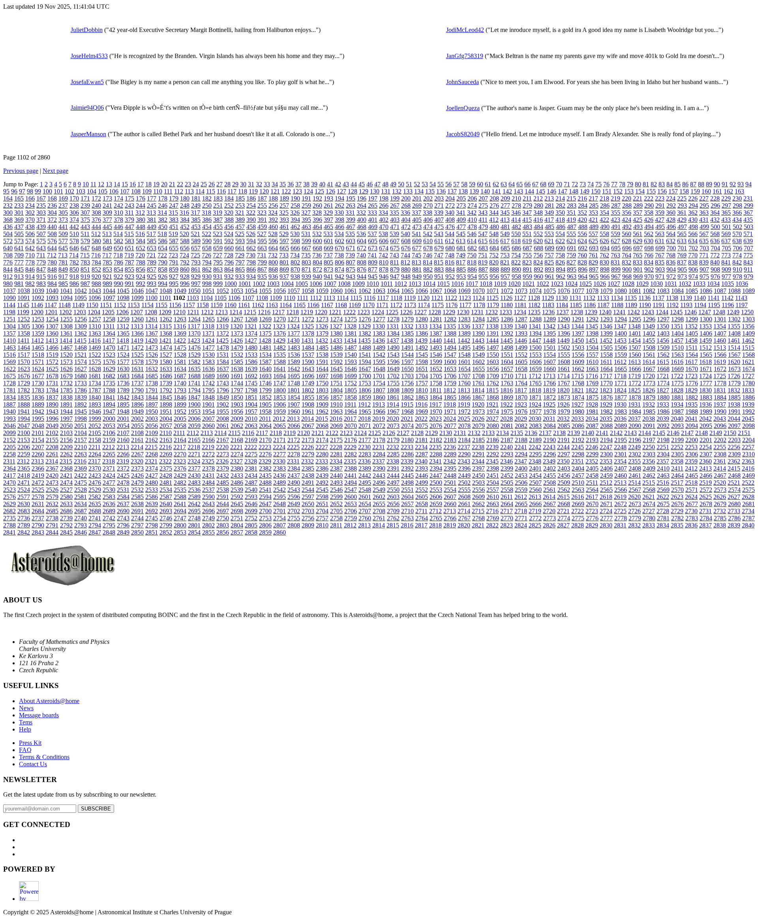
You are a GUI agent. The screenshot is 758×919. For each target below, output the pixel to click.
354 (604, 212)
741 (372, 255)
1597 (407, 361)
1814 (478, 390)
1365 (123, 333)
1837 (52, 397)
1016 (457, 283)
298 (737, 205)
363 (704, 212)
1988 (691, 411)
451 (173, 226)
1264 (194, 319)
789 (151, 262)
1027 (614, 283)
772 (715, 255)
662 (251, 248)
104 (91, 191)
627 (615, 241)
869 (284, 269)
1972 (464, 411)
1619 (719, 361)
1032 (685, 283)
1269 (265, 319)
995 (173, 283)
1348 (634, 326)
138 (463, 191)
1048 (165, 290)
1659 (535, 369)
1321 (250, 326)
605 (372, 241)
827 (571, 262)
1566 (720, 354)
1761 (478, 383)
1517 (23, 354)
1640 (265, 369)
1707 (464, 376)
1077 (578, 290)
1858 (350, 397)
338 (427, 212)
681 (461, 248)
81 (646, 184)
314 (162, 212)
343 (483, 212)
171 (85, 198)
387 (218, 219)
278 (516, 205)
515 (129, 234)
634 (693, 241)
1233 (505, 312)
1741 (194, 383)
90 (717, 184)
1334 (435, 326)
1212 (207, 312)
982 (30, 283)
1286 (507, 319)
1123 (465, 297)
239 (85, 205)
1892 (80, 404)
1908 (308, 404)
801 (284, 262)
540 (405, 234)
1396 (563, 333)
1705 (436, 376)
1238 (576, 312)
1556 (578, 354)
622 (560, 241)
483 (527, 226)
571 (748, 234)
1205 (108, 312)
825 (549, 262)
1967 (393, 411)
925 (151, 276)
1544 (407, 354)
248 (185, 205)
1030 (656, 283)
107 (124, 191)
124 (308, 191)
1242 (633, 312)
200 (406, 198)
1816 (506, 390)
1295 (635, 319)
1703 (407, 376)
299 (748, 205)
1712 (535, 376)
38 (306, 184)
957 (505, 276)
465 (328, 226)
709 (19, 255)
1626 (66, 369)
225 (682, 198)
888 (494, 269)
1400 (620, 333)
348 (538, 212)
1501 (549, 347)
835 (659, 262)
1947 (109, 411)
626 (604, 241)
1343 (563, 326)
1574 (80, 361)
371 (41, 219)
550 (516, 234)
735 (306, 255)
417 (549, 219)
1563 (677, 354)
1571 (38, 361)
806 (339, 262)
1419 (137, 340)
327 (306, 212)
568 (715, 234)
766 (648, 255)
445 (107, 226)
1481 (265, 347)
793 (196, 262)
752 (494, 255)
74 (590, 184)
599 (306, 241)
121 (275, 191)
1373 (237, 333)
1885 (734, 397)
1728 (9, 383)
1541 (364, 354)
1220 (321, 312)
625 (593, 241)
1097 (109, 297)
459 (262, 226)
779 (41, 262)
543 (438, 234)
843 (748, 262)
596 (273, 241)
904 (671, 269)
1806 (364, 390)
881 (417, 269)
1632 (151, 369)
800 (273, 262)
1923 (520, 404)
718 (118, 255)
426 (648, 219)
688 (538, 248)
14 (117, 184)
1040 (52, 290)
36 (290, 184)
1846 (180, 397)
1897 (151, 404)
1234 (520, 312)
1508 (649, 347)
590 (207, 241)
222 (648, 198)
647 (85, 248)
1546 (436, 354)
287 (616, 205)
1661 (563, 369)
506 (30, 234)
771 (704, 255)
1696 (308, 376)
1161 (244, 305)
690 (560, 248)
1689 (208, 376)
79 (630, 184)
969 (638, 276)
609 (417, 241)
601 (328, 241)
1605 (521, 361)
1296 (649, 319)
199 (395, 198)
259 (306, 205)
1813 (464, 390)
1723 (691, 376)
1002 (259, 283)
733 (284, 255)
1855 (308, 397)
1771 (620, 383)
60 (480, 184)
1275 (350, 319)
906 (693, 269)
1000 (230, 283)
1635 (194, 369)
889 (505, 269)
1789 (123, 390)
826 (560, 262)
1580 (165, 361)
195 (350, 198)
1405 (691, 333)
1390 (478, 333)
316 (184, 212)
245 (151, 205)
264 (361, 205)
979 (748, 276)
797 (240, 262)
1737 (137, 383)
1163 (272, 305)
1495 (464, 347)
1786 (80, 390)
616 (494, 241)
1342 (549, 326)
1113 (329, 297)
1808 (393, 390)
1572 (52, 361)
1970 (436, 411)
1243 (648, 312)
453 (196, 226)
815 (438, 262)
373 (63, 219)
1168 (341, 305)
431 (704, 219)
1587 (265, 361)
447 (129, 226)
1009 (358, 283)
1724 (705, 376)
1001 (244, 283)
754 (516, 255)
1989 (706, 411)
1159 (216, 305)
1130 (561, 297)
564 (670, 234)
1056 (279, 290)
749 (460, 255)
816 (449, 262)
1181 (520, 305)
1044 (109, 290)
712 (51, 255)
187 (262, 198)
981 (19, 283)
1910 (336, 404)
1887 (9, 404)
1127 (520, 297)
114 (200, 191)
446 (118, 226)
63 (504, 184)
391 (262, 219)
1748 (293, 383)
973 (682, 276)
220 (626, 198)
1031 (670, 283)
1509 (663, 347)
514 (118, 234)
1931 (634, 404)
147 (562, 191)
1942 (38, 411)
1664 (606, 369)
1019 (500, 283)
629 (637, 241)
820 (494, 262)
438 (30, 226)
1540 (350, 354)
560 (626, 234)
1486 (336, 347)
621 (549, 241)
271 (439, 205)
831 (615, 262)
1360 (52, 333)
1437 (393, 340)
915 (41, 276)
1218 (292, 312)
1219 (306, 312)
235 (41, 205)
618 (516, 241)
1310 (94, 326)
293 (682, 205)
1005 (301, 283)
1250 (747, 312)
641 (19, 248)
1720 (648, 376)
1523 (109, 354)
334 (383, 212)
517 (151, 234)
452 (185, 226)
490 (605, 226)
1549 (478, 354)
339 (438, 212)
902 (649, 269)
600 (317, 241)
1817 (520, 390)
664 (273, 248)
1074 (535, 290)
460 (273, 226)
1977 (535, 411)
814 (427, 262)
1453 (620, 340)
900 (627, 269)
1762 (492, 383)
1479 (237, 347)
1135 (631, 297)
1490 (393, 347)
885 (461, 269)
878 (383, 269)
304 (52, 212)
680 (450, 248)
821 (505, 262)
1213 (221, 312)
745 (416, 255)
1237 (562, 312)
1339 (506, 326)
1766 (549, 383)
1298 (677, 319)
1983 (620, 411)
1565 (706, 354)
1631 (137, 369)
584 (140, 241)
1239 (591, 312)
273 (461, 205)
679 (439, 248)
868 (273, 269)
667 (306, 248)
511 (85, 234)
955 (483, 276)
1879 (649, 397)
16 (132, 184)
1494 (450, 347)
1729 (23, 383)
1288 (535, 319)
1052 (222, 290)
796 (229, 262)
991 (129, 283)
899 (616, 269)
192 (317, 198)
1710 (507, 376)
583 (129, 241)
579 (85, 241)
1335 (449, 326)
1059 (322, 290)
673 (372, 248)
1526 (151, 354)
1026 (599, 283)
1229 (449, 312)
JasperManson (88, 134)
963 (571, 276)
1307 (52, 326)
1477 (208, 347)
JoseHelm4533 (89, 56)
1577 (123, 361)
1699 (350, 376)
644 (52, 248)
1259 (123, 319)
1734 (94, 383)
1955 (222, 411)
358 (648, 212)
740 (361, 255)
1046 (137, 290)
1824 (620, 390)
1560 (635, 354)
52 (417, 184)
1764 (521, 383)
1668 (663, 369)
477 (461, 226)
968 (627, 276)
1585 (237, 361)
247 (173, 205)
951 (439, 276)
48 (385, 184)
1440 (435, 340)
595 (262, 241)
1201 (51, 312)
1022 (543, 283)
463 (306, 226)
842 (737, 262)
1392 (507, 333)
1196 (728, 305)
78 (622, 184)
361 (682, 212)
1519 (52, 354)
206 (472, 198)
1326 (321, 326)
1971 (450, 411)
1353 (705, 326)
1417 (108, 340)
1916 (421, 404)
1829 (691, 390)
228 (715, 198)
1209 (165, 312)
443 (85, 226)
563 (659, 234)
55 (440, 184)
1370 (194, 333)
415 (527, 219)
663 (262, 248)
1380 (336, 333)
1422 (179, 340)
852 (96, 269)
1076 (563, 290)
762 (604, 255)
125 (319, 191)
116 (221, 191)
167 (41, 198)
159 (695, 191)
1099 (137, 297)
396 (317, 219)
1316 (179, 326)
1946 (94, 411)
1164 (286, 305)
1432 (321, 340)
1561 (649, 354)
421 (593, 219)
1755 (393, 383)
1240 (605, 312)
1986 (663, 411)
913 (19, 276)
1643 (308, 369)
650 (118, 248)
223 (659, 198)
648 (96, 248)
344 (494, 212)
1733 (80, 383)
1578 (137, 361)
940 (317, 276)
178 (162, 198)
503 (748, 226)
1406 (706, 333)
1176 (451, 305)
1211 (193, 312)
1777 (706, 383)
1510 (677, 347)
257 (284, 205)
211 (527, 198)
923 (129, 276)
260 (317, 205)
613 (460, 241)
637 (726, 241)
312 (140, 212)
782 (74, 262)
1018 (486, 283)
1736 (123, 383)
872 (317, 269)
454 (207, 226)
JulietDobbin (87, 29)
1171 (382, 305)
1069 (464, 290)
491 (616, 226)
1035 (727, 283)
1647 (364, 369)
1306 (38, 326)
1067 (436, 290)
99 (38, 191)
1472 (137, 347)
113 (189, 191)
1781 (9, 390)
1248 (719, 312)
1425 (222, 340)
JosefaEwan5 (87, 82)
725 (195, 255)
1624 (38, 369)
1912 (364, 404)
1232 (491, 312)
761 (593, 255)
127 (341, 191)
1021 (528, 283)
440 (52, 226)
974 (693, 276)
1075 (549, 290)
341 (460, 212)
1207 (136, 312)
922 (118, 276)
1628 (94, 369)
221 (637, 198)
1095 (80, 297)
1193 (686, 305)
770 (693, 255)
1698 (336, 376)
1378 (308, 333)
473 (417, 226)
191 (306, 198)
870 (295, 269)
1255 (66, 319)
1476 (194, 347)
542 (427, 234)
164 (8, 198)
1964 (350, 411)
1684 (137, 376)
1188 (617, 305)
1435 (364, 340)
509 (63, 234)
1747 (279, 383)
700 (671, 248)
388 (229, 219)
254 (251, 205)
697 (638, 248)
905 (682, 269)
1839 (80, 397)
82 (654, 184)
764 (626, 255)
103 (80, 191)
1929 (606, 404)
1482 (279, 347)
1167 (327, 305)
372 (52, 219)
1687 (180, 376)
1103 (193, 297)
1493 (436, 347)
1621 (748, 361)
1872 (549, 397)
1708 (478, 376)
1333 (421, 326)
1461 (734, 340)
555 (571, 234)
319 (217, 212)
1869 (507, 397)
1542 (379, 354)
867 (262, 269)
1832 (734, 390)
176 (140, 198)
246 (162, 205)
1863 (421, 397)
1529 (194, 354)
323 (261, 212)
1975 (507, 411)
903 (660, 269)
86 (685, 184)
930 (207, 276)
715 (85, 255)
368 (8, 219)
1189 (631, 305)
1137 (658, 297)
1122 (451, 297)
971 (660, 276)
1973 (478, 411)
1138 (672, 297)
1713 (549, 376)
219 (615, 198)
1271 (293, 319)
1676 (23, 376)
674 (383, 248)
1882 (691, 397)
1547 (450, 354)
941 (328, 276)
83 (662, 184)
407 (439, 219)
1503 (578, 347)
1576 (109, 361)
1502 (563, 347)
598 (295, 241)
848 (52, 269)
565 (682, 234)
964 (582, 276)
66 (527, 184)
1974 (492, 411)
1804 (336, 390)
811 (394, 262)
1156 (175, 305)
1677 (38, 376)
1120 (423, 297)
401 (372, 219)
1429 (279, 340)
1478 (222, 347)
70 (559, 184)
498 (693, 226)
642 (30, 248)
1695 (293, 376)
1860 (379, 397)
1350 (663, 326)
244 (140, 205)
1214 (235, 312)
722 (162, 255)
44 (354, 184)
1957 (251, 411)
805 (328, 262)
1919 (464, 404)
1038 (23, 290)
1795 (208, 390)
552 (538, 234)
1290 (563, 319)
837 (682, 262)
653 (151, 248)
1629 (109, 369)
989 (107, 283)
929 (196, 276)
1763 (507, 383)
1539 (336, 354)
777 (19, 262)
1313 (137, 326)
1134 (617, 297)
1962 (322, 411)
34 (275, 184)
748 (449, 255)
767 (659, 255)
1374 (251, 333)
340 (449, 212)
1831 (719, 390)
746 (427, 255)
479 (483, 226)
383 (173, 219)
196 (361, 198)
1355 (734, 326)
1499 (521, 347)
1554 (549, 354)
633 (682, 241)
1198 (9, 312)
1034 (713, 283)
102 (69, 191)
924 (140, 276)
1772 (635, 383)
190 (295, 198)
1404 (677, 333)
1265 (208, 319)
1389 (464, 333)
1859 (364, 397)
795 (218, 262)
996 (185, 283)
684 (494, 248)
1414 (66, 340)
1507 (635, 347)
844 (8, 269)
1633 (165, 369)
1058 (308, 290)
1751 (336, 383)
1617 (691, 361)
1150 (92, 305)
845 (19, 269)
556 (582, 234)
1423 (194, 340)
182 (207, 198)
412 (494, 219)
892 (538, 269)
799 (262, 262)
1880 (663, 397)
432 (715, 219)
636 (715, 241)
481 (505, 226)
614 (472, 241)
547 (483, 234)
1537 (308, 354)
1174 (424, 305)
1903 (237, 404)
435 (748, 219)
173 (107, 198)
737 (328, 255)
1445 (506, 340)
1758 (436, 383)
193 (328, 198)
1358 (23, 333)
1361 (66, 333)
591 (218, 241)
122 (286, 191)
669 (328, 248)
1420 (151, 340)
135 (430, 191)
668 (317, 248)
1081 (635, 290)
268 (406, 205)
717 (107, 255)
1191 (659, 305)
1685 (151, 376)
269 (417, 205)
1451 (591, 340)
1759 (450, 383)
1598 (421, 361)
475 (439, 226)
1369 (180, 333)
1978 (549, 411)
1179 (493, 305)
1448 (549, 340)
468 (361, 226)
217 (593, 198)
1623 (23, 369)
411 (483, 219)
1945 (80, 411)
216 (582, 198)
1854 (293, 397)
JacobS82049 (463, 134)
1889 (38, 404)
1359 (38, 333)
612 (449, 241)
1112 (316, 297)
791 (173, 262)
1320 (236, 326)
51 (409, 184)
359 (659, 212)
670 (339, 248)
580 (96, 241)
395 (306, 219)
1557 (592, 354)
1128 (534, 297)
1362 (80, 333)
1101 (165, 297)
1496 (478, 347)
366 (737, 212)
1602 (478, 361)
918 (74, 276)
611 (438, 241)
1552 (521, 354)
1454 (634, 340)
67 (535, 184)
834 (648, 262)
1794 (194, 390)
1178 (479, 305)
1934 (677, 404)
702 (693, 248)
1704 (421, 376)
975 (704, 276)
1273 (322, 319)
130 (374, 191)
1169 (355, 305)
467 (350, 226)
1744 (237, 383)
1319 (222, 326)
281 (549, 205)
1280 (421, 319)
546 (472, 234)
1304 (9, 326)
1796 (222, 390)
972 (671, 276)
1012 (400, 283)
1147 (51, 305)
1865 (450, 397)
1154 (147, 305)
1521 (80, 354)
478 (472, 226)
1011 (387, 283)
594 (251, 241)
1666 (635, 369)
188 (273, 198)
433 (726, 219)
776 (8, 262)
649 (107, 248)
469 (372, 226)
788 (140, 262)
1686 (165, 376)
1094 (66, 297)
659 (218, 248)
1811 (436, 390)
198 (383, 198)
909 (726, 269)
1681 (94, 376)
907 (704, 269)
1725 (719, 376)
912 (8, 276)
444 (96, 226)
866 (251, 269)
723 (173, 255)
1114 (343, 297)
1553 (535, 354)
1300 (706, 319)
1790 (137, 390)
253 (240, 205)
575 (41, 241)
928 (185, 276)
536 (361, 234)
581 (107, 241)
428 (670, 219)
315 (173, 212)
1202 (65, 312)
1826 (648, 390)
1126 (506, 297)
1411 (23, 340)
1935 (691, 404)
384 (185, 219)
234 (30, 205)
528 (273, 234)
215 (571, 198)
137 (452, 191)
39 (314, 184)
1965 (364, 411)
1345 (591, 326)
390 (251, 219)
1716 (591, 376)
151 (607, 191)
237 (63, 205)
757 (549, 255)
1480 (251, 347)
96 (14, 191)
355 (615, 212)
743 (394, 255)
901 (638, 269)
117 (231, 191)
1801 (293, 390)
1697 (322, 376)
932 (229, 276)
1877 (620, 397)
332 (361, 212)
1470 (109, 347)
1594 (364, 361)
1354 (719, 326)
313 (151, 212)
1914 (393, 404)
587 (173, 241)
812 (405, 262)
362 (693, 212)
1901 (208, 404)
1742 (208, 383)
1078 (592, 290)
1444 (492, 340)
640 (8, 248)
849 (63, 269)
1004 (287, 283)
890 (516, 269)
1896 (137, 404)
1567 (734, 354)
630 (648, 241)
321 (239, 212)
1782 (23, 390)
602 (339, 241)
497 (682, 226)
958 (516, 276)
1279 (407, 319)
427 (659, 219)
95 (6, 191)
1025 (585, 283)
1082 (649, 290)
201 (417, 198)
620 (538, 241)
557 (593, 234)
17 (140, 184)
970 (649, 276)
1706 (450, 376)
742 (383, 255)
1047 (151, 290)
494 (649, 226)
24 (196, 184)
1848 (208, 397)
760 (582, 255)
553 (549, 234)
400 (361, 219)
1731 (52, 383)
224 (670, 198)
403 (395, 219)
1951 (165, 411)
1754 (379, 383)
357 (637, 212)
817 (460, 262)
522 (206, 234)
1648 (379, 369)
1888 (23, 404)
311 (129, 212)
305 (63, 212)
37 (298, 184)
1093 (52, 297)
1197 (741, 305)
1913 (378, 404)
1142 (727, 297)
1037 (9, 290)
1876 (606, 397)
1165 (299, 305)
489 (594, 226)
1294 (620, 319)
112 (178, 191)
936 (273, 276)
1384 (393, 333)
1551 (507, 354)
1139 (686, 297)
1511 (691, 347)
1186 (590, 305)
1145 (23, 305)
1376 (279, 333)
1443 (478, 340)
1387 (436, 333)
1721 (663, 376)
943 (350, 276)
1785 (66, 390)
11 (93, 184)
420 (582, 219)
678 (428, 248)
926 (162, 276)
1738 (151, 383)
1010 (372, 283)
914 (30, 276)
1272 (308, 319)
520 (184, 234)
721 (151, 255)
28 (227, 184)
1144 (9, 305)
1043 (94, 290)
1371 (208, 333)
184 (229, 198)
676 (406, 248)
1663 (592, 369)
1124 (479, 297)
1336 (464, 326)
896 (582, 269)
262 (339, 205)
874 (339, 269)
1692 (251, 376)
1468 (80, 347)
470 (383, 226)
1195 (714, 305)
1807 (379, 390)
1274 (336, 319)
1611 (606, 361)
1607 (549, 361)
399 (350, 219)
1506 (620, 347)
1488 (364, 347)
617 (505, 241)
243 (129, 205)
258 (295, 205)
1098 (123, 297)
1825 (634, 390)
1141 (713, 297)
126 (330, 191)
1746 (265, 383)
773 (726, 255)
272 (450, 205)
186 (251, 198)
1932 (648, 404)
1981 (592, 411)
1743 (222, 383)
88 (701, 184)
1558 (606, 354)
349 (549, 212)
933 (240, 276)
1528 (180, 354)
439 (41, 226)
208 (494, 198)
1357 (9, 333)
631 (659, 241)
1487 (350, 347)
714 (74, 255)
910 (737, 269)
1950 (151, 411)
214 (560, 198)
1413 (51, 340)
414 (516, 219)
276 (494, 205)
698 (649, 248)
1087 (720, 290)
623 (571, 241)
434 (737, 219)
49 (393, 184)
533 (328, 234)
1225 (392, 312)
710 (30, 255)
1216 (264, 312)
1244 (662, 312)
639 (748, 241)
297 (726, 205)
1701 (379, 376)
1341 (535, 326)
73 (583, 184)
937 (284, 276)
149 (584, 191)
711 (40, 255)
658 (207, 248)
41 (330, 184)
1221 (335, 312)
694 (605, 248)
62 (496, 184)
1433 (336, 340)
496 (671, 226)
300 (8, 212)
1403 (663, 333)
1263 (180, 319)
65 (519, 184)
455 (218, 226)
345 (505, 212)
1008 (344, 283)
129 (363, 191)
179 (173, 198)
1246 (690, 312)
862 (207, 269)
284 (582, 205)
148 (573, 191)
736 (317, 255)
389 (240, 219)
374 (74, 219)
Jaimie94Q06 (87, 107)
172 (96, 198)
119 (253, 191)
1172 (396, 305)
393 (284, 219)
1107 (248, 297)
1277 (379, 319)
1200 (37, 312)
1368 (165, 333)
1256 (80, 319)
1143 (741, 297)
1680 (80, 376)
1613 (634, 361)
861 (196, 269)
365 (726, 212)
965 (594, 276)
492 (627, 226)
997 (196, 283)
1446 (520, 340)
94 (748, 184)
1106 (234, 297)
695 (616, 248)
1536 (293, 354)
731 (261, 255)
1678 (52, 376)
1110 (289, 297)
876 (361, 269)
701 (682, 248)
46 (369, 184)
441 (63, 226)
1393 (521, 333)
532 (317, 234)
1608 (563, 361)
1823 (606, 390)
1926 (563, 404)
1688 (194, 376)
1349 (648, 326)
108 (136, 191)
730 (250, 255)
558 (604, 234)
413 (505, 219)
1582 (194, 361)
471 (395, 226)
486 (560, 226)
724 (184, 255)
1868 (492, 397)
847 (41, 269)
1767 (563, 383)
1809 (407, 390)
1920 (478, 404)
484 (538, 226)
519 (173, 234)
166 (30, 198)
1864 (436, 397)
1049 (180, 290)
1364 (109, 333)
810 (383, 262)
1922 (506, 404)
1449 (563, 340)
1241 (619, 312)
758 (560, 255)
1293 (606, 319)
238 (74, 205)
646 (74, 248)
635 (704, 241)
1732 (66, 383)
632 (670, 241)
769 (682, 255)
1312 (122, 326)
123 (297, 191)
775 (748, 255)
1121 (437, 297)
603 (350, 241)
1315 (165, 326)
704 (715, 248)
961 (549, 276)
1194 (700, 305)
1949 (137, 411)
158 (684, 191)
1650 (407, 369)
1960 (293, 411)
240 (96, 205)
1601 (464, 361)
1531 (222, 354)
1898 (165, 404)
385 (196, 219)
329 (328, 212)
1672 (720, 369)
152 (618, 191)
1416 (94, 340)
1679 (66, 376)
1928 (591, 404)
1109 (276, 297)
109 (147, 191)
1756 (407, 383)
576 (52, 241)
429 (682, 219)
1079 (606, 290)
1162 (258, 305)
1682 (109, 376)
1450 (577, 340)
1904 (251, 404)
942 (339, 276)
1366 (137, 333)
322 (250, 212)
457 (240, 226)
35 (283, 184)
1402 (649, 333)
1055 (265, 290)
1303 (748, 319)
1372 (222, 333)
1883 (706, 397)
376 (96, 219)
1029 (642, 283)
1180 (507, 305)
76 (606, 184)
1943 (52, 411)
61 (488, 184)
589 (196, 241)
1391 (492, 333)
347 (527, 212)
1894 (109, 404)
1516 (9, 354)
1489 (379, 347)
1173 (410, 305)
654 (162, 248)
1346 (606, 326)
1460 (719, 340)
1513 (719, 347)
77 (614, 184)
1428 (265, 340)
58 (464, 184)
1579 (151, 361)
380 (140, 219)
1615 (663, 361)
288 (627, 205)
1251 (9, 319)
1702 (393, 376)
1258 (109, 319)
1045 (123, 290)
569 (726, 234)
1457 (677, 340)
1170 (368, 305)
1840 (94, 397)
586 (162, 241)
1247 (704, 312)
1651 (421, 369)
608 (406, 241)
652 (140, 248)
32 (259, 184)
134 (419, 191)
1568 (748, 354)
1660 (549, 369)
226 (693, 198)
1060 (336, 290)
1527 (165, 354)
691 (571, 248)
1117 (383, 297)
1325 (307, 326)
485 (549, 226)
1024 (571, 283)
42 (338, 184)
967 (616, 276)
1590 (308, 361)
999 (218, 283)
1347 (620, 326)
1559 (620, 354)
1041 (66, 290)
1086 (706, 290)
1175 (438, 305)
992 (140, 283)
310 (118, 212)
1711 (521, 376)
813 (416, 262)
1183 (548, 305)
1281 (436, 319)
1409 (748, 333)
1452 (606, 340)
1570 (23, 361)
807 (350, 262)
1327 (336, 326)
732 (273, 255)
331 (350, 212)
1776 (691, 383)
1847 (194, 397)
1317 (194, 326)
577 (63, 241)
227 (704, 198)
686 (516, 248)
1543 (393, 354)
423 (615, 219)
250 (207, 205)
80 (638, 184)
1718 (620, 376)
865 (240, 269)
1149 (78, 305)
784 (96, 262)
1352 (691, 326)
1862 (407, 397)
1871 (535, 397)
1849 (222, 397)
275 (483, 205)
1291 (578, 319)
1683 (123, 376)
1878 (635, 397)
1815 (492, 390)
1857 (336, 397)
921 (107, 276)
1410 (9, 340)
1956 (237, 411)
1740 (180, 383)
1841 (109, 397)
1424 (208, 340)
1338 (492, 326)
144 (529, 191)
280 (538, 205)
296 (715, 205)
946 (383, 276)
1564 (691, 354)
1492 (421, 347)
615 (483, 241)
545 (460, 234)
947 (395, 276)
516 (140, 234)
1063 (379, 290)
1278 (393, 319)
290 (649, 205)
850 (74, 269)
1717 (606, 376)
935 (262, 276)
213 (549, 198)
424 (626, 219)
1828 (677, 390)
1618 (705, 361)
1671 (706, 369)
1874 (578, 397)
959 (527, 276)
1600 (450, 361)
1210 (179, 312)
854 (118, 269)
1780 (748, 383)
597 (284, 241)
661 (240, 248)
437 (19, 226)
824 (538, 262)
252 (229, 205)
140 (485, 191)
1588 (279, 361)
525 (239, 234)
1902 (222, 404)
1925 (549, 404)
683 (483, 248)
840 (715, 262)
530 (295, 234)
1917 (435, 404)
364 (715, 212)
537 (372, 234)
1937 (719, 404)
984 (52, 283)
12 (101, 184)
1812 (449, 390)
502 (737, 226)
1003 (273, 283)
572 (8, 241)
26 (211, 184)
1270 (279, 319)
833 (637, 262)
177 (151, 198)
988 (96, 283)
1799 (265, 390)
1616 (677, 361)
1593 (350, 361)
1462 (748, 340)
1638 (237, 369)
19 (156, 184)
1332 (407, 326)
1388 (450, 333)
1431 (307, 340)
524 (228, 234)
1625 (52, 369)
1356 (748, 326)
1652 (436, 369)
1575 (94, 361)
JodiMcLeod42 (465, 29)
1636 (208, 369)
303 (41, 212)
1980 (578, 411)
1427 (250, 340)
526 (250, 234)
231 (748, 198)
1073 (521, 290)
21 (172, 184)
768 (670, 255)
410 (472, 219)
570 (737, 234)
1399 (606, 333)
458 (251, 226)
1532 (237, 354)
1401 (635, 333)
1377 (293, 333)
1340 (520, 326)
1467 (66, 347)
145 (540, 191)
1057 (293, 290)
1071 (492, 290)
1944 (66, 411)
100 (47, 191)
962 (560, 276)
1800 (279, 390)
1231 (477, 312)
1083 (663, 290)
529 (284, 234)
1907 (293, 404)
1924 (535, 404)
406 (428, 219)
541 (416, 234)
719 (129, 255)
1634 (180, 369)
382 (162, 219)
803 (306, 262)
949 (417, 276)
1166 (313, 305)
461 (284, 226)
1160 (230, 305)
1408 (734, 333)
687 (527, 248)
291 (660, 205)
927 (173, 276)
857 (151, 269)
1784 (52, 390)
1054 (251, 290)
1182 (534, 305)
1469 (94, 347)
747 (438, 255)
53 (425, 184)
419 (571, 219)
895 (571, 269)
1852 (265, 397)
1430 (293, 340)
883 (439, 269)
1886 (748, 397)
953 (461, 276)
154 (640, 191)
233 (19, 205)
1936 (705, 404)
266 (383, 205)
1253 (38, 319)
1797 (237, 390)
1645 (336, 369)
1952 (180, 411)
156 (662, 191)
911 (748, 269)
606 (383, 241)
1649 (393, 369)
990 (118, 283)
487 (571, 226)
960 (538, 276)
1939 (748, 404)
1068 (450, 290)
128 (352, 191)
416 (538, 219)
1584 (222, 361)
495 (660, 226)
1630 (123, 369)
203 (439, 198)
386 (207, 219)
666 (295, 248)
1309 (80, 326)
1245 (676, 312)
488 (582, 226)
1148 (64, 305)
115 (210, 191)
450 (162, 226)
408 (450, 219)
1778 (720, 383)
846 (30, 269)
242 (118, 205)
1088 (734, 290)
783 (85, 262)
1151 (106, 305)
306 (74, 212)
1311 (109, 326)
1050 (194, 290)
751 (483, 255)
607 (395, 241)
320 (228, 212)
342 (472, 212)
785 (107, 262)
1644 (322, 369)
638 (737, 241)
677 (417, 248)
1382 (364, 333)
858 (162, 269)
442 (74, 226)
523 (217, 234)
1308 (66, 326)
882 (428, 269)
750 (472, 255)
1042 (80, 290)
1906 (279, 404)
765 (637, 255)
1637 (222, 369)
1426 (236, 340)
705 (726, 248)
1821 (577, 390)
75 (598, 184)
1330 (378, 326)
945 (372, 276)
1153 (134, 305)
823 (527, 262)
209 (505, 198)
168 (52, 198)
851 (85, 269)
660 (229, 248)
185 (240, 198)
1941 (23, 411)
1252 (23, 319)
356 (626, 212)
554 (560, 234)
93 (740, 184)
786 (118, 262)
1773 (649, 383)
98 (30, 191)
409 (461, 219)
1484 (308, 347)
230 (737, 198)
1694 (279, 376)
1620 (734, 361)
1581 (180, 361)
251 (218, 205)
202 (428, 198)
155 (651, 191)
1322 (265, 326)
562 (648, 234)
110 (157, 191)
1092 (38, 297)
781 (63, 262)
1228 (434, 312)
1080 (620, 290)
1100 (151, 297)
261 (328, 205)
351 (571, 212)
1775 (677, 383)
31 (251, 184)
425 (637, 219)
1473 (151, 347)
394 (295, 219)
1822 (591, 390)
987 (85, 283)
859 (173, 269)
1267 (237, 319)
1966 (379, 411)
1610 (592, 361)
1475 (180, 347)
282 (560, 205)
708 (8, 255)
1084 (677, 290)
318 (206, 212)
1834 (9, 397)
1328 (350, 326)
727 (217, 255)
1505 (606, 347)
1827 (663, 390)
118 (242, 191)
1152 (120, 305)
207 (483, 198)
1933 (663, 404)
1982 (606, 411)
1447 (535, 340)
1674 (748, 369)
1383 (379, 333)
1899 (180, 404)
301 (19, 212)
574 (30, 241)
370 (30, 219)
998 (207, 283)
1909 (322, 404)
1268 (251, 319)
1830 (705, 390)
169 (63, 198)
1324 (293, 326)
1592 (336, 361)
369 (19, 219)
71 (567, 184)
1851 (251, 397)
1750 (322, 383)
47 (377, 184)
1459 (705, 340)
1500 (535, 347)
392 (273, 219)
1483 (293, 347)
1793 (180, 390)
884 (450, 269)
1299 (691, 319)
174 (118, 198)
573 (19, 241)
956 (494, 276)
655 (173, 248)
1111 (302, 297)
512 (96, 234)
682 (472, 248)
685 (505, 248)
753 (505, 255)
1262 (165, 319)
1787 (94, 390)
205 (461, 198)
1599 (436, 361)
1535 (279, 354)
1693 (265, 376)
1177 (465, 305)
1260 (137, 319)
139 (474, 191)
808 (361, 262)
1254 (52, 319)
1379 (322, 333)
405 (417, 219)
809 (372, 262)
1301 (720, 319)
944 (361, 276)
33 (267, 184)
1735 (109, 383)
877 (372, 269)
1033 (699, 283)
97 (22, 191)
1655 (478, 369)
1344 (577, 326)
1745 (251, 383)
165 (19, 198)
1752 (350, 383)
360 (670, 212)
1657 (507, 369)
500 (715, 226)
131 (385, 191)
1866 (464, 397)
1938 (734, 404)
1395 (549, 333)
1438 (407, 340)
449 (151, 226)
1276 (364, 319)
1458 (691, 340)
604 (361, 241)
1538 (322, 354)
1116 (369, 297)
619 (527, 241)
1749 (308, 383)
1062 (364, 290)
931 (218, 276)
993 (151, 283)
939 (306, 276)
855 (129, 269)
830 (604, 262)
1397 (578, 333)
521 (195, 234)
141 (496, 191)
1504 (592, 347)
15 (125, 184)
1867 (478, 397)
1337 (478, 326)
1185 (576, 305)
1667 (649, 369)
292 (671, 205)
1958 (265, 411)
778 (30, 262)
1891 (66, 404)
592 (229, 241)
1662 (578, 369)
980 (8, 283)
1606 (535, 361)
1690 (222, 376)
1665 (620, 369)
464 (317, 226)
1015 (443, 283)
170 (74, 198)
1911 (350, 404)
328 (317, 212)
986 (74, 283)
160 (706, 191)
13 (109, 184)
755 (527, 255)
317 (195, 212)
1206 (122, 312)
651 (129, 248)
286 (605, 205)
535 (350, 234)
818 (472, 262)
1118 (396, 297)
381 (151, 219)
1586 (251, 361)
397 (328, 219)
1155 (161, 305)
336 (405, 212)
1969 (421, 411)
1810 (421, 390)
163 (739, 191)
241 (107, 205)
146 (551, 191)
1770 (606, 383)
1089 (748, 290)
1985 (649, 411)
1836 (38, 397)
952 (450, 276)
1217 (278, 312)
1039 (38, 290)
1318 (208, 326)
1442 (464, 340)
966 (605, 276)
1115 (356, 297)
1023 (557, 283)
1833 (748, 390)
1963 (336, 411)
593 (240, 241)
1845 (165, 397)
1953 (194, 411)
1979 (563, 411)
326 (295, 212)
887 (483, 269)
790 (162, 262)
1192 (672, 305)
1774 (663, 383)
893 (549, 269)
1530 (208, 354)
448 (140, 226)
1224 (377, 312)
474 (428, 226)
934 (251, 276)
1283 (464, 319)
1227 (420, 312)
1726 (734, 376)
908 (715, 269)
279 (527, 205)
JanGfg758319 (464, 56)
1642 (293, 369)
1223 (363, 312)
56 (448, 184)
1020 (514, 283)
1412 (37, 340)
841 (726, 262)
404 (406, 219)
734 (295, 255)
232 (8, 205)
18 (148, 184)
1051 (208, 290)
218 (604, 198)
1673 (734, 369)
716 (96, 255)
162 (728, 191)
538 (383, 234)
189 (284, 198)
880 (406, 269)
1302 (734, 319)
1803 (322, 390)
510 (74, 234)
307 (85, 212)
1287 (521, 319)
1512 (705, 347)
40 (322, 184)
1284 (478, 319)
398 (339, 219)
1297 (663, 319)
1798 (251, 390)
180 (185, 198)
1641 (279, 369)
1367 (151, 333)
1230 (463, 312)
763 (615, 255)
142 (507, 191)
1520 (66, 354)
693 (594, 248)
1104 (207, 297)
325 (284, 212)
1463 (9, 347)
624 (582, 241)
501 (726, 226)
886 (472, 269)
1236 (548, 312)
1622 (9, 369)
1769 (592, 383)
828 (582, 262)
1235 (534, 312)
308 (96, 212)
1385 (407, 333)
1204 (94, 312)
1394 (535, 333)
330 (339, 212)
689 (549, 248)
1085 (691, 290)
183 (218, 198)
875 (350, 269)
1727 (748, 376)
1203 (79, 312)
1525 (137, 354)
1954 (208, 411)
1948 (123, 411)
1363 (94, 333)
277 (505, 205)
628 (626, 241)
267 (395, 205)
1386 (421, 333)
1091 (23, 297)
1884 (720, 397)
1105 (220, 297)
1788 (109, 390)
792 (185, 262)
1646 (350, 369)
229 (726, 198)
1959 (279, 411)
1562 (663, 354)
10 (86, 184)
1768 (578, 383)
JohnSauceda (462, 82)
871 (306, 269)
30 (243, 184)
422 (604, 219)
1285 (492, 319)
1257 (94, 319)
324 (273, 212)
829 (593, 262)
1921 (492, 404)
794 (207, 262)
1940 (9, 411)
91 (725, 184)
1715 (577, 376)
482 (516, 226)
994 (162, 283)
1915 (407, 404)
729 (239, 255)
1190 (645, 305)
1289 (549, 319)
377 (107, 219)
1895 (123, 404)
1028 (628, 283)
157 (673, 191)
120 (264, 191)
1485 (322, 347)
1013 (415, 283)
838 (693, 262)
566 (693, 234)
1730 (38, 383)
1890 (52, 404)
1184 (562, 305)
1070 (478, 290)
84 (669, 184)
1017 (471, 283)
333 (372, 212)
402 (383, 219)
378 (118, 219)
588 (185, 241)
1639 (251, 369)
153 (629, 191)
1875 (592, 397)
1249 (733, 312)
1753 (364, 383)
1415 (80, 340)
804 (317, 262)
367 (748, 212)
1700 (364, 376)
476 (450, 226)
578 (74, 241)
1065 (407, 290)
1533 (251, 354)
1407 (720, 333)
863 (218, 269)
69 (551, 184)
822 (516, 262)
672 (361, 248)
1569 (9, 361)
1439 (421, 340)
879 (395, 269)
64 (511, 184)
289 (638, 205)
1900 (194, 404)
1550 (492, 354)
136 (441, 191)
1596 (393, 361)
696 (627, 248)
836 (670, 262)
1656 (492, 369)
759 (571, 255)
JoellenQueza (463, 108)
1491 (407, 347)
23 (188, 184)
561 (637, 234)
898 (605, 269)
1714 (563, 376)
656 (185, 248)
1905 (265, 404)
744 (405, 255)
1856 (322, 397)
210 (516, 198)
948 (406, 276)
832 (626, 262)
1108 (262, 297)
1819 (549, 390)
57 (456, 184)
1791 (151, 390)
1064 (393, 290)
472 (406, 226)
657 (196, 248)
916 (52, 276)
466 (339, 226)
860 (185, 269)
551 (527, 234)
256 (273, 205)
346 (516, 212)
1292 (592, 319)
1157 (189, 305)
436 (8, 226)
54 (433, 184)
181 (196, 198)
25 (204, 184)
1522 (94, 354)
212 (538, 198)
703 (704, 248)
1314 (151, 326)
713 (63, 255)
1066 (421, 290)
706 (737, 248)
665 (284, 248)
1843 (137, 397)
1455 (648, 340)
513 (107, 234)
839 (704, 262)
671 (350, 248)
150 (595, 191)
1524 (123, 354)
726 (206, 255)
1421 (165, 340)
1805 (350, 390)
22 (180, 184)
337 (416, 212)
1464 (23, 347)
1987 (677, 411)
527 (261, 234)
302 (30, 212)
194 (339, 198)
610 (428, 241)
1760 (464, 383)
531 (306, 234)
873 (328, 269)
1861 (393, 397)
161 (717, 191)
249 (196, 205)
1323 (279, 326)
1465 (38, 347)
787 (129, 262)
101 (58, 191)
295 (704, 205)
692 (582, 248)
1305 (23, 326)
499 (704, 226)
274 (472, 205)
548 (494, 234)
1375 (265, 333)
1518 (38, 354)
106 (113, 191)
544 (449, 234)
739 (350, 255)
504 (8, 234)
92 (733, 184)
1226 (406, 312)
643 (41, 248)
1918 (449, 404)
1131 (575, 297)
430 (693, 219)
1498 (507, 347)
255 (262, 205)
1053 (237, 290)
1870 (521, 397)
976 (715, 276)
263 (350, 205)
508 (52, 234)
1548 (464, 354)
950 (428, 276)
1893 (94, 404)
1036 (741, 283)
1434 (350, 340)
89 (709, 184)
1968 (407, 411)
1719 (634, 376)
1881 (677, 397)
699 (660, 248)
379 (129, 219)
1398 (592, 333)
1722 (677, 376)
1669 (677, 369)
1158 (203, 305)
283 (571, 205)
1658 (521, 369)
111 (168, 191)
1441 (449, 340)
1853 (279, 397)
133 (408, 191)
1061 (350, 290)
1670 (691, 369)
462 (295, 226)
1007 (330, 283)
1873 (563, 397)
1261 (151, 319)
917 (63, 276)
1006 (316, 283)
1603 (492, 361)
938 (295, 276)
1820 (563, 390)
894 (560, 269)
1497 (492, 347)
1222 (349, 312)
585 (151, 241)
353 (593, 212)
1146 (37, 305)
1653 (450, 369)
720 (140, 255)
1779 (734, 383)
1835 (23, 397)
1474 (165, 347)
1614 (648, 361)
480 (494, 226)
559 (615, 234)
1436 (378, 340)
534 (339, 234)
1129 (548, 297)
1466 (52, 347)
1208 (150, 312)
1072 (507, 290)
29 (235, 184)
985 (63, 283)
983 (41, 283)
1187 (603, 305)
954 (472, 276)
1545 (421, 354)
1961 (308, 411)
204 (450, 198)
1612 (620, 361)
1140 (700, 297)
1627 (80, 369)
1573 (66, 361)
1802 (308, 390)
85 (677, 184)
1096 (94, 297)
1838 (66, 397)
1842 (123, 397)
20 (164, 184)
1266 (222, 319)
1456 (663, 340)
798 (251, 262)
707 (748, 248)
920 (96, 276)
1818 (535, 390)
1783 (38, 390)
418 (560, 219)
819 (483, 262)
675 (395, 248)
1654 (464, 369)
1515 (748, 347)
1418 (122, 340)
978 (737, 276)
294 (693, 205)
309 (107, 212)
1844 (151, 397)
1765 (535, 383)
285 (594, 205)
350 (560, 212)
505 (19, 234)
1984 (635, 411)
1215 (250, 312)
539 (394, 234)
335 (394, 212)
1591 (322, 361)
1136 (644, 297)
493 (638, 226)
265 (372, 205)
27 (219, 184)
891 (527, 269)
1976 (521, 411)
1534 (265, 354)
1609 (578, 361)
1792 (165, 390)
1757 (421, 383)
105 (102, 191)
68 (543, 184)
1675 (9, 376)
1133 (603, 297)
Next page (55, 170)
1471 (123, 347)
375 (85, 219)
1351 (677, 326)
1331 (393, 326)
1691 (237, 376)
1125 (492, 297)
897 (594, 269)
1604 (507, 361)
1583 (208, 361)
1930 (620, 404)
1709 (492, 376)
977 (726, 276)
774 (737, 255)
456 (229, 226)
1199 (23, 312)
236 (52, 205)
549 (505, 234)
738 (339, 255)
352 (582, 212)
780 (52, 262)
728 (228, 255)
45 (361, 184)
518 (162, 234)
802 (295, 262)
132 (397, 191)
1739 (165, 383)
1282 (450, 319)
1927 (577, 404)
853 (107, 269)
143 (518, 191)
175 (129, 198)
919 (85, 276)
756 (538, 255)
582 (118, 241)
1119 (410, 297)
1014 (429, 283)
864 (229, 269)
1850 (237, 397)
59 (472, 184)
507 (41, 234)
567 (704, 234)
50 (401, 184)
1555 (563, 354)
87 (693, 184)
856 (140, 269)
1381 (350, 333)
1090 (9, 297)
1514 (734, 347)
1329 (364, 326)
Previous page (20, 170)
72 (575, 184)
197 (372, 198)
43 (346, 184)
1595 (379, 361)
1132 (589, 297)
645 (63, 248)
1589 (293, 361)
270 (428, 205)
